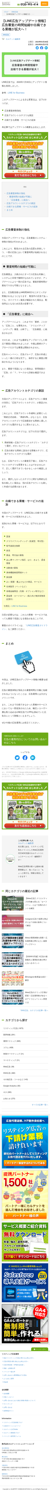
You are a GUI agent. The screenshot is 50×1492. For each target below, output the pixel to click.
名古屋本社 (5, 1448)
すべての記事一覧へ (40, 1104)
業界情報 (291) (9, 1034)
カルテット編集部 (13, 39)
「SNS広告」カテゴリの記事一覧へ (33, 1010)
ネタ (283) (7, 1092)
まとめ (10, 209)
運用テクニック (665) (12, 1041)
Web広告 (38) (8, 1066)
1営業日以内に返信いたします (24, 739)
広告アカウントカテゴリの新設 (21, 203)
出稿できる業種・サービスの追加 (22, 206)
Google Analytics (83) (11, 1085)
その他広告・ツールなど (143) (15, 1079)
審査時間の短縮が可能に (20, 196)
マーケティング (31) (11, 1060)
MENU (44, 3)
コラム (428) (8, 1047)
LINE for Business (16, 92)
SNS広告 (15, 12)
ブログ (6, 12)
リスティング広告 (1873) (13, 1028)
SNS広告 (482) (9, 1073)
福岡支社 (5, 1474)
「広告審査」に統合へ (19, 199)
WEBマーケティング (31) (13, 1053)
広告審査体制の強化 (16, 193)
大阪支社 (5, 1465)
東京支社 (5, 1457)
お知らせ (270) (9, 1098)
